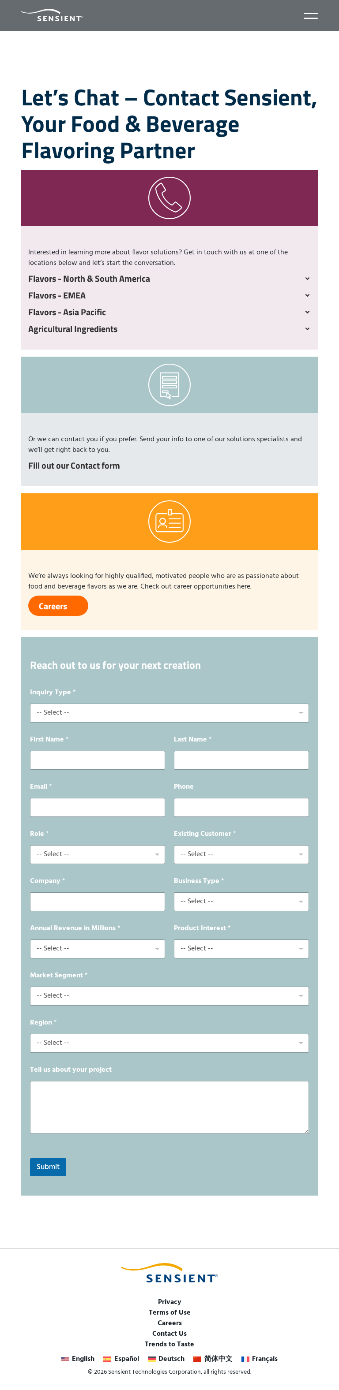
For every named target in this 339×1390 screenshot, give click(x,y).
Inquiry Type (53, 693)
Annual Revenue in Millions (75, 928)
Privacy (169, 1302)
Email (41, 787)
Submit (48, 1167)
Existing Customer (205, 834)
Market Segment (59, 976)
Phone (184, 787)
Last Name (193, 740)
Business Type (199, 881)
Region (43, 1023)
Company (47, 881)
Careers (170, 1323)
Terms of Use (170, 1313)
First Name (49, 740)
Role (39, 834)
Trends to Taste (169, 1344)
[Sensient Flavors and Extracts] (52, 15)
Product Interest (202, 928)
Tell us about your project (71, 1070)
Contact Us (169, 1334)
